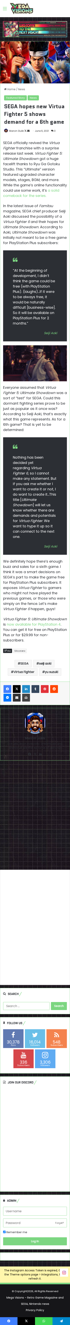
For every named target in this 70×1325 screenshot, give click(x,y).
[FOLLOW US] (64, 1272)
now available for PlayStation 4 (34, 624)
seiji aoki (45, 663)
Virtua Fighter (24, 672)
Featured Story (15, 98)
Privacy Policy (35, 1310)
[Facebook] (7, 689)
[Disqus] (35, 817)
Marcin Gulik (16, 131)
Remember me (16, 1232)
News (21, 89)
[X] (17, 689)
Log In (35, 1241)
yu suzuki (51, 672)
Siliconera (19, 650)
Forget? (59, 1223)
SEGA (24, 663)
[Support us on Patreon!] (35, 29)
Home (11, 89)
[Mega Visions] (21, 8)
